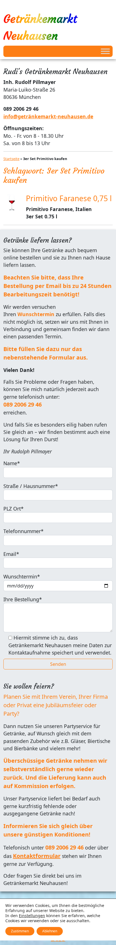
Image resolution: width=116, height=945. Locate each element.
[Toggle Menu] (105, 51)
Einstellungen (32, 915)
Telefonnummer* (23, 531)
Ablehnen (49, 931)
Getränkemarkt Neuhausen (40, 27)
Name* (11, 463)
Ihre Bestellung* (22, 599)
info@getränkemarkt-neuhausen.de (48, 116)
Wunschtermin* (21, 576)
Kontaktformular (37, 856)
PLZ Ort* (13, 508)
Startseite (11, 158)
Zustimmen (20, 931)
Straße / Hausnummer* (30, 486)
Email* (11, 554)
